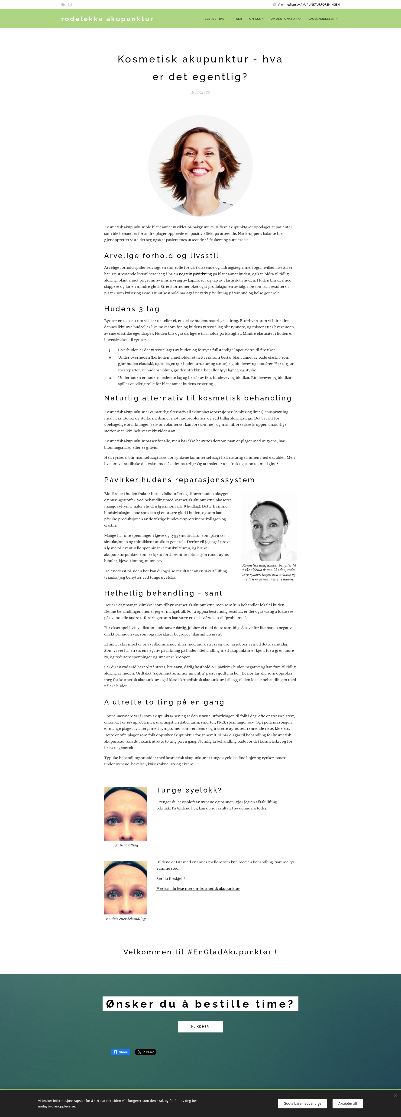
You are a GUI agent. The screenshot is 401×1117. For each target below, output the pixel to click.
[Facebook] (63, 5)
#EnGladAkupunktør (230, 952)
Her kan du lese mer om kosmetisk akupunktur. (198, 888)
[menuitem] (216, 19)
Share (123, 1052)
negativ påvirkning (195, 274)
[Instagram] (70, 5)
